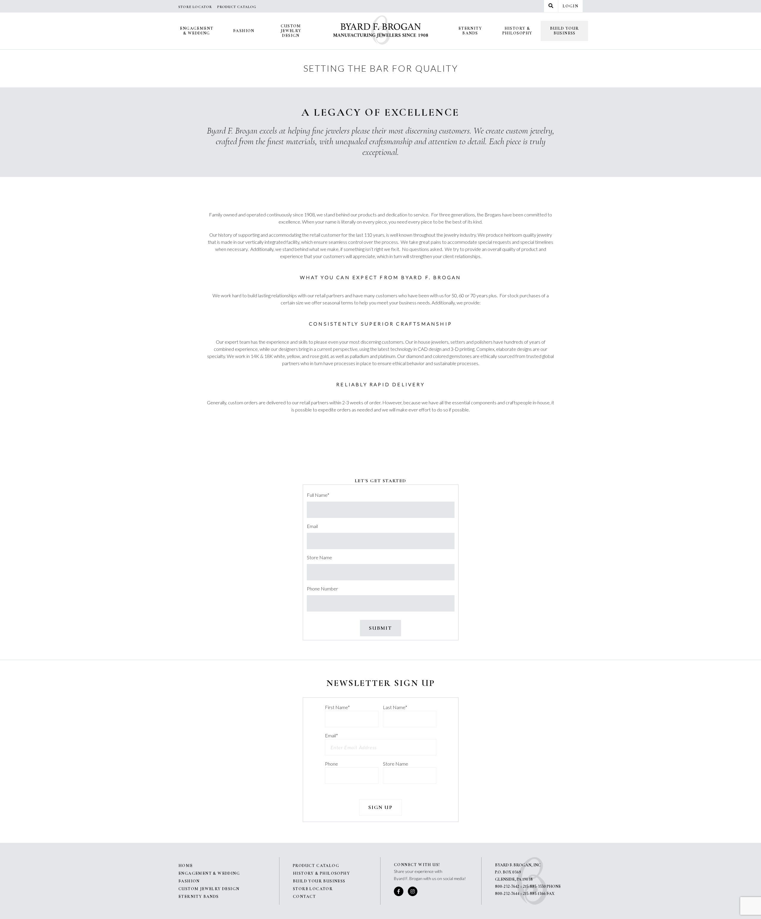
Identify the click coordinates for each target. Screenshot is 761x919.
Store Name (319, 557)
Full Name (318, 495)
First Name (337, 707)
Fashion (243, 30)
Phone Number (322, 588)
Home (185, 865)
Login (570, 6)
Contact (304, 896)
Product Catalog (237, 7)
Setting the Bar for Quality (380, 68)
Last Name (395, 707)
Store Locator (195, 7)
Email (312, 526)
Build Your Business (564, 31)
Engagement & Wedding (196, 31)
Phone (331, 763)
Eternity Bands (470, 31)
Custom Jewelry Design (291, 30)
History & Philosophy (517, 31)
